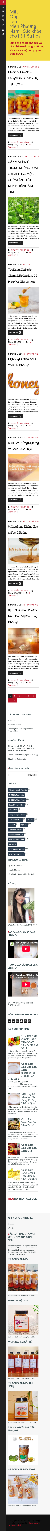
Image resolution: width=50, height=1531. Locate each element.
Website (11, 1228)
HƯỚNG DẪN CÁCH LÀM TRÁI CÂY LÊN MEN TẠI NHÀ (29, 1042)
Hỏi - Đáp (26, 354)
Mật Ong (35, 438)
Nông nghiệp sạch (16, 834)
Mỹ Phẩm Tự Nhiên (15, 866)
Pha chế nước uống (31, 67)
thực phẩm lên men (17, 849)
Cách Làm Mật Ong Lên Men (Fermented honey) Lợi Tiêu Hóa (22, 1071)
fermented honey (15, 820)
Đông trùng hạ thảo (17, 815)
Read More (13, 135)
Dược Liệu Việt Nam (31, 157)
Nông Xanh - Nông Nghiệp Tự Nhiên (21, 874)
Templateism (34, 1523)
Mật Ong (26, 264)
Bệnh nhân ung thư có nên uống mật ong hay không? (22, 616)
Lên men (12, 825)
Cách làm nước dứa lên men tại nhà (29, 1122)
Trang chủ (12, 720)
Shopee (11, 1224)
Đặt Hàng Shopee (14, 724)
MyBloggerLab (14, 1525)
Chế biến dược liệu (16, 795)
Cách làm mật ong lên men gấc (29, 1147)
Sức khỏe (12, 844)
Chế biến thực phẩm (17, 800)
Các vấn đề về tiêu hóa (18, 790)
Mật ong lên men (16, 830)
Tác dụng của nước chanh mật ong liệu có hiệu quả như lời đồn (22, 275)
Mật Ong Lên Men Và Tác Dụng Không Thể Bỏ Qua (29, 1099)
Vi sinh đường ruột (16, 854)
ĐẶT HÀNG (13, 810)
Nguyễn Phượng (20, 142)
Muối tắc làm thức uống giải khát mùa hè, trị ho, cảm (23, 78)
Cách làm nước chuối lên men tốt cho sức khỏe (29, 1174)
